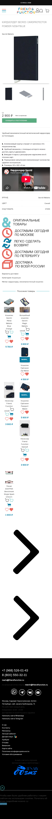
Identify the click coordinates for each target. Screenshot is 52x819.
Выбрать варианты (25, 359)
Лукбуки (5, 740)
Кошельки (16, 278)
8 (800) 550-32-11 (14, 675)
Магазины (6, 731)
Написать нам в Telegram (12, 719)
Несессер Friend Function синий (8, 406)
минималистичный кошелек (31, 282)
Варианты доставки (10, 274)
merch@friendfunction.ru (36, 685)
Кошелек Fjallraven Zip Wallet (25, 368)
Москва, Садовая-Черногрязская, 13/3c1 (19, 701)
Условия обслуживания (12, 754)
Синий (47, 203)
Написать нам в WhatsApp (13, 716)
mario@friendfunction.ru (13, 680)
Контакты (6, 728)
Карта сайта (7, 748)
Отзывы (5, 743)
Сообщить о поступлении (16, 120)
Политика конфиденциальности (15, 751)
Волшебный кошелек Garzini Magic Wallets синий (25, 323)
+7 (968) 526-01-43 (15, 670)
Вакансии (6, 745)
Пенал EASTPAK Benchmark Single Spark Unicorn (9, 491)
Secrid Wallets (8, 34)
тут (27, 801)
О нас (4, 725)
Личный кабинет (9, 734)
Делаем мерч (8, 737)
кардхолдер (13, 282)
